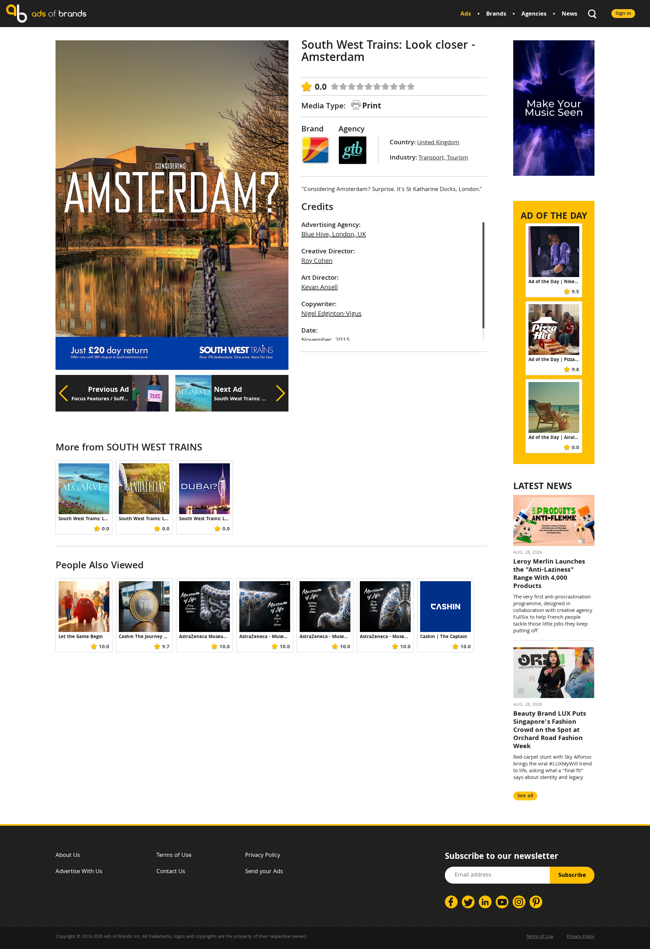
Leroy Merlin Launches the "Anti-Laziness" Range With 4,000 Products (549, 574)
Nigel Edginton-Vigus (331, 314)
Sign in (623, 13)
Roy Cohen (316, 261)
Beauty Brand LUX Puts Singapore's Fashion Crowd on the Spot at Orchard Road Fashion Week (549, 730)
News (569, 14)
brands (58, 13)
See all (525, 796)
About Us (68, 856)
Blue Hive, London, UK (333, 235)
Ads (465, 14)
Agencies (533, 14)
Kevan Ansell (319, 287)
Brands (496, 14)
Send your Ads (264, 872)
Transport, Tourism (443, 158)
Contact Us (170, 872)
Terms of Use (173, 856)
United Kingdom (438, 143)
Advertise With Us (79, 872)
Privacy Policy (262, 856)
